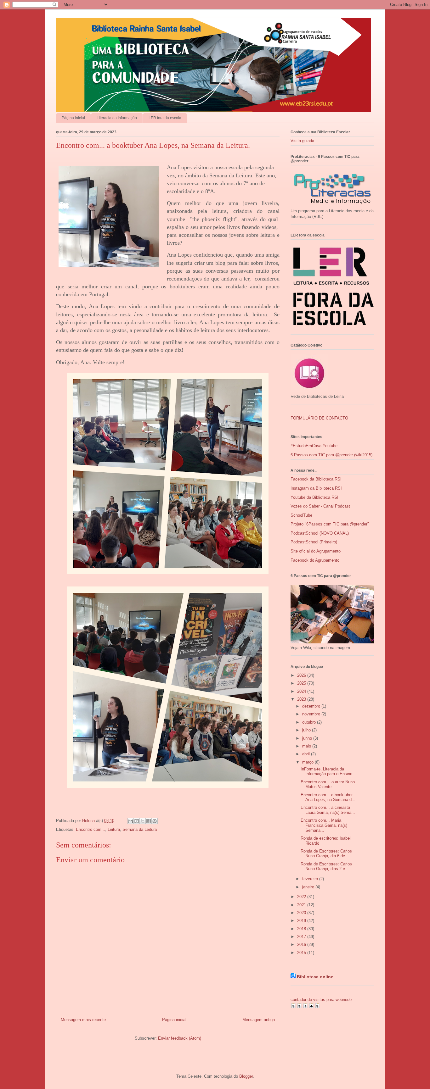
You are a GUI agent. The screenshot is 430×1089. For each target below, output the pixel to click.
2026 (302, 675)
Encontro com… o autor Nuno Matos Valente (328, 784)
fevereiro (310, 878)
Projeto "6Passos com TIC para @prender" (330, 524)
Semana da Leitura (139, 829)
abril (306, 754)
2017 (302, 936)
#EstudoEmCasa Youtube (314, 445)
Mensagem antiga (258, 1019)
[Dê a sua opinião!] (136, 821)
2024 (302, 691)
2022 (302, 896)
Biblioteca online (315, 976)
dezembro (311, 706)
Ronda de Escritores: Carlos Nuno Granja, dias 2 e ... (326, 866)
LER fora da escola (165, 118)
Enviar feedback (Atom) (179, 1038)
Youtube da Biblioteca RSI (314, 497)
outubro (309, 722)
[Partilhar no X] (142, 821)
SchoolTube (301, 515)
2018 (302, 928)
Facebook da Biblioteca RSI (316, 479)
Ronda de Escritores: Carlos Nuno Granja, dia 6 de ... (326, 853)
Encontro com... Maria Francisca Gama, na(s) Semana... (324, 825)
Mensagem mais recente (83, 1019)
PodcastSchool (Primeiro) (314, 542)
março (308, 762)
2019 (302, 920)
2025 (302, 683)
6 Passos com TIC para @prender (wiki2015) (331, 455)
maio (307, 746)
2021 (302, 905)
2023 (302, 699)
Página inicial (73, 118)
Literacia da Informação (117, 118)
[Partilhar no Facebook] (148, 821)
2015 (302, 952)
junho (307, 738)
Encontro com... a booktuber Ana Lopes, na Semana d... (328, 797)
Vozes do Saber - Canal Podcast (320, 506)
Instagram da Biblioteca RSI (316, 488)
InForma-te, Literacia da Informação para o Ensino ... (329, 771)
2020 (302, 912)
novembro (311, 714)
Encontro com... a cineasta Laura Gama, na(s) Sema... (328, 810)
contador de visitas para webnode (321, 999)
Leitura (114, 829)
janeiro (308, 887)
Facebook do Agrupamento (315, 560)
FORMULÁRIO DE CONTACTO (319, 418)
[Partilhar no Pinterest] (154, 821)
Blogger (246, 1076)
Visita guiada (302, 140)
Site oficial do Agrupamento (316, 551)
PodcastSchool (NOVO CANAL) (320, 533)
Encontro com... (90, 829)
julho (307, 730)
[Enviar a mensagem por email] (130, 821)
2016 (302, 944)
